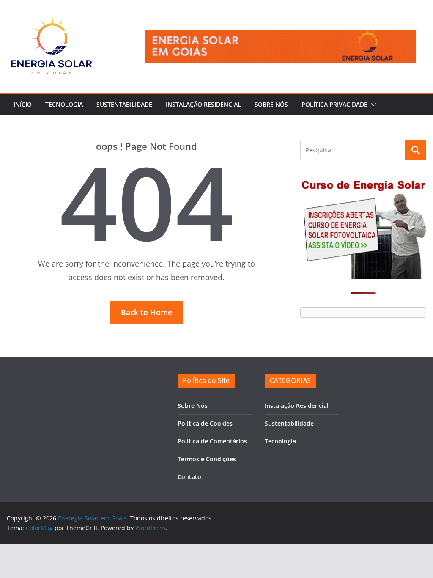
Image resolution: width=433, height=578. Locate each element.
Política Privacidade (334, 104)
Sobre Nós (271, 104)
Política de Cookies (205, 423)
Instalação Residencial (203, 104)
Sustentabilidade (124, 104)
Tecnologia (64, 104)
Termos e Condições (207, 459)
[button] (372, 104)
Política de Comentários (212, 441)
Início (23, 104)
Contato (189, 477)
